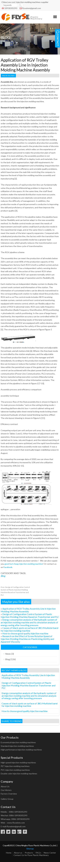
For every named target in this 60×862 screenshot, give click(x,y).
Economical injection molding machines (18, 742)
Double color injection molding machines (19, 773)
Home (8, 852)
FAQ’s (38, 852)
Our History (6, 790)
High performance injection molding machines (21, 749)
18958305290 (10, 8)
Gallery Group (7, 799)
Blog (3, 575)
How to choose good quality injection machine (25, 633)
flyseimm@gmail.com (31, 8)
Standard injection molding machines (17, 746)
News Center (50, 852)
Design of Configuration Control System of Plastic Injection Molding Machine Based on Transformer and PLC (30, 615)
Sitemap (30, 848)
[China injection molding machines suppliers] (21, 19)
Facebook (7, 567)
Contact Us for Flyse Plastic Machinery (31, 855)
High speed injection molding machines (18, 762)
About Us (5, 786)
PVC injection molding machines (15, 770)
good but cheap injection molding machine (24, 564)
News (8, 653)
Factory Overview (9, 793)
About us (18, 852)
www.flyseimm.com (16, 822)
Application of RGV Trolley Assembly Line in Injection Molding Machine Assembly (28, 610)
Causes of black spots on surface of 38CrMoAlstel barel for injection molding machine (29, 629)
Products (29, 852)
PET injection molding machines (15, 766)
